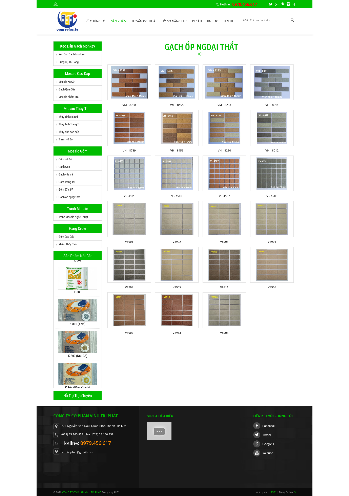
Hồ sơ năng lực (174, 21)
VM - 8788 (129, 105)
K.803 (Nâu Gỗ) (77, 351)
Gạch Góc (64, 167)
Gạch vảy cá (66, 174)
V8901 (129, 242)
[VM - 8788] (129, 82)
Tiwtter (266, 435)
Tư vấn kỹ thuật (144, 21)
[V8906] (272, 265)
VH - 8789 (129, 150)
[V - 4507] (224, 173)
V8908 (224, 333)
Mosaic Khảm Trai (69, 97)
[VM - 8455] (177, 82)
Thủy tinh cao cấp (69, 132)
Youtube (267, 453)
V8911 (224, 287)
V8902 (177, 242)
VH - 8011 (272, 105)
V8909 (129, 287)
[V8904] (272, 219)
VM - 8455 (177, 105)
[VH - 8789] (129, 128)
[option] (78, 276)
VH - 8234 (224, 150)
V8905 (177, 287)
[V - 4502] (177, 173)
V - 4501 (129, 196)
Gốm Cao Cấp (66, 237)
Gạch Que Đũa (67, 89)
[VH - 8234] (224, 128)
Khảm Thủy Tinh (68, 244)
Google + (268, 444)
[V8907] (129, 310)
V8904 (272, 242)
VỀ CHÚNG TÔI (96, 21)
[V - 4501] (129, 173)
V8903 (224, 242)
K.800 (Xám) (77, 319)
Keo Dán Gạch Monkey (72, 54)
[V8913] (177, 310)
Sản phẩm (119, 21)
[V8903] (224, 219)
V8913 (177, 333)
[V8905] (177, 265)
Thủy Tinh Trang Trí (69, 124)
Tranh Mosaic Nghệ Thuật (73, 217)
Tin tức (212, 21)
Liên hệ (228, 21)
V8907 (129, 333)
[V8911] (224, 265)
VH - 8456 (176, 150)
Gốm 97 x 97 (66, 189)
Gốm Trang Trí (67, 182)
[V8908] (224, 310)
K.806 (77, 287)
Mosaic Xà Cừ (67, 82)
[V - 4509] (272, 173)
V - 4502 (176, 196)
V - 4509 (271, 196)
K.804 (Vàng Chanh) (77, 383)
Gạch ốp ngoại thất (69, 197)
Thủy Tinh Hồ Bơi (68, 117)
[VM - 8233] (224, 82)
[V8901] (129, 219)
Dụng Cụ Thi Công (69, 62)
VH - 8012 (272, 150)
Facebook (268, 426)
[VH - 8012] (272, 128)
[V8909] (129, 265)
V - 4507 (224, 196)
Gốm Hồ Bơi (65, 159)
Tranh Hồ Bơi (66, 139)
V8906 (272, 287)
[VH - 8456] (177, 128)
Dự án (197, 21)
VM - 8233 (224, 105)
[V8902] (177, 219)
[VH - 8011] (272, 82)
